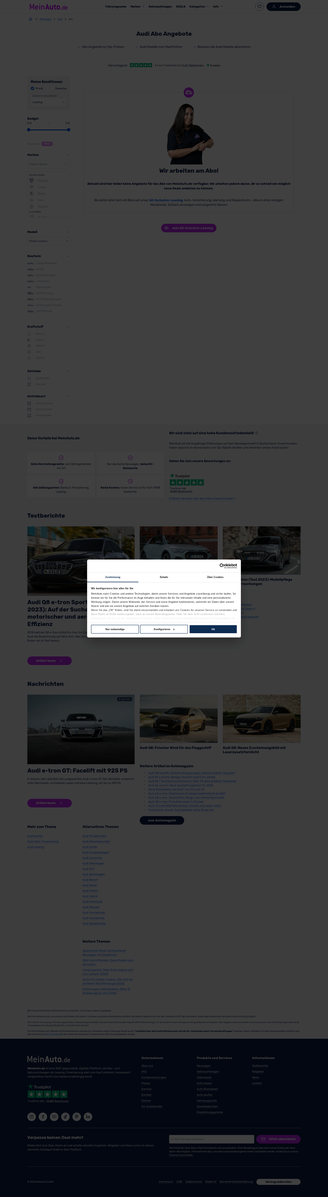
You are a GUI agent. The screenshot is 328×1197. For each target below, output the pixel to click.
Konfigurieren (162, 629)
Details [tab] (164, 577)
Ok (213, 629)
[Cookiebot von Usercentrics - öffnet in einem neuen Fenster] (222, 565)
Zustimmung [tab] (112, 577)
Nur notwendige (115, 629)
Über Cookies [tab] (215, 577)
